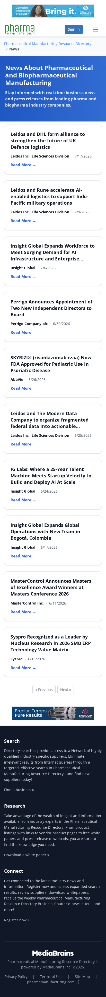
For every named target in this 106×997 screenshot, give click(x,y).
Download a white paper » (26, 854)
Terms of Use (51, 976)
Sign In (74, 29)
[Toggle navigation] (95, 29)
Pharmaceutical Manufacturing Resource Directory (47, 43)
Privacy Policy (16, 976)
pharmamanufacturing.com (51, 981)
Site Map (82, 976)
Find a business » (19, 789)
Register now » (16, 919)
